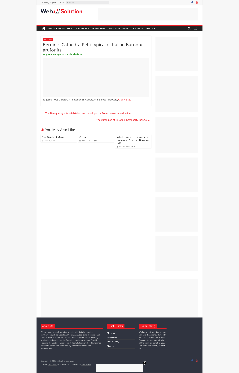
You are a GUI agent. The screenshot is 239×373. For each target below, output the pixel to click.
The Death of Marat (53, 137)
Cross (82, 137)
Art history (48, 40)
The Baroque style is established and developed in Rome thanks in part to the (86, 113)
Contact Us (112, 337)
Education (81, 28)
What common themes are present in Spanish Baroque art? (133, 140)
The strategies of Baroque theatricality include (123, 120)
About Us (111, 333)
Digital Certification (59, 28)
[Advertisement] (148, 14)
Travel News (98, 28)
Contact (150, 28)
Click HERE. (124, 100)
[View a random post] (195, 28)
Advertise (138, 28)
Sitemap (110, 346)
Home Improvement (119, 28)
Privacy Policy (113, 342)
